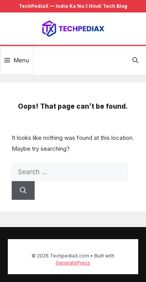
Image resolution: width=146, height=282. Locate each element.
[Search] (23, 190)
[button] (135, 60)
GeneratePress (73, 263)
